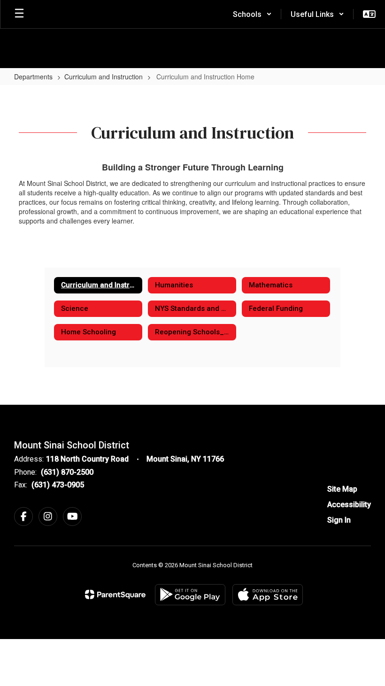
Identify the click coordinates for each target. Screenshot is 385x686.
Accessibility (349, 504)
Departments (33, 76)
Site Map (342, 489)
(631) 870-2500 (67, 472)
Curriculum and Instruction (103, 76)
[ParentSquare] (115, 594)
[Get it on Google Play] (190, 594)
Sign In (339, 520)
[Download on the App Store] (267, 594)
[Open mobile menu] (19, 14)
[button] (252, 14)
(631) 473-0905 (57, 484)
